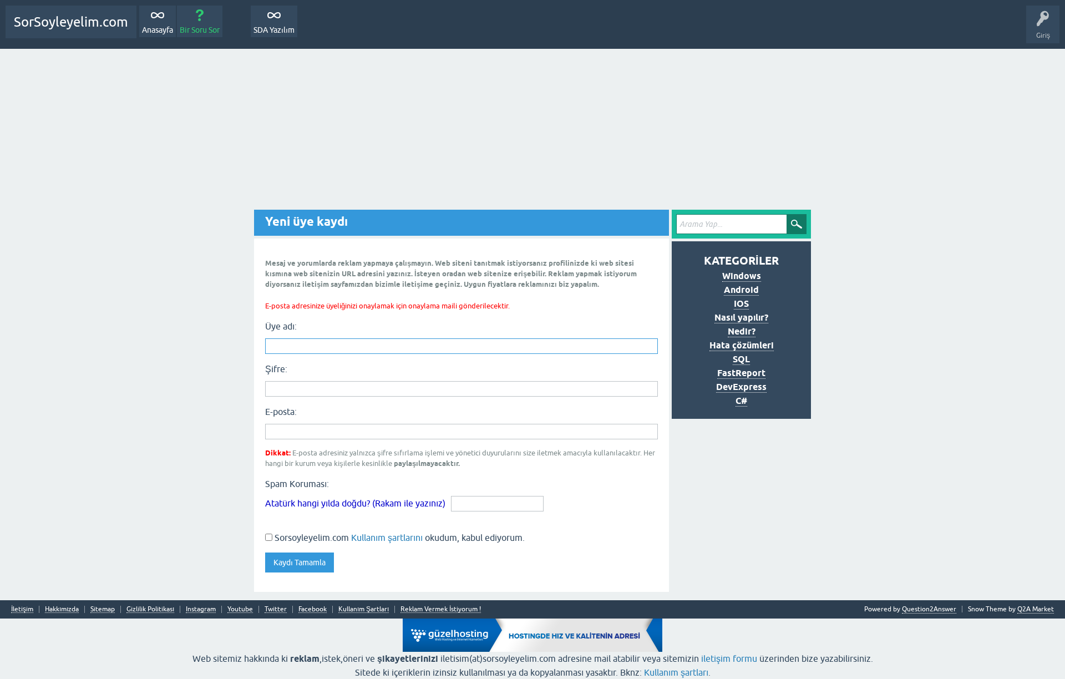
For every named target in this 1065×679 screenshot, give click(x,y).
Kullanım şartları (676, 672)
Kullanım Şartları (363, 609)
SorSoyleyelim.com (71, 21)
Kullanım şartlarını (387, 538)
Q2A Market (1035, 609)
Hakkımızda (62, 609)
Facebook (312, 609)
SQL (741, 359)
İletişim (22, 609)
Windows (741, 276)
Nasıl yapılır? (741, 317)
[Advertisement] (532, 132)
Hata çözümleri (741, 345)
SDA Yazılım (274, 30)
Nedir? (741, 331)
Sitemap (102, 609)
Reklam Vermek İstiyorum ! (440, 609)
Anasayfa (157, 30)
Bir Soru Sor (200, 30)
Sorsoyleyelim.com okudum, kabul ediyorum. (398, 538)
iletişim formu (729, 658)
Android (741, 290)
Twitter (276, 609)
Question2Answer (929, 609)
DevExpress (741, 387)
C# (741, 401)
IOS (741, 303)
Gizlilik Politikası (150, 609)
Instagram (201, 609)
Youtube (240, 609)
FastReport (741, 373)
